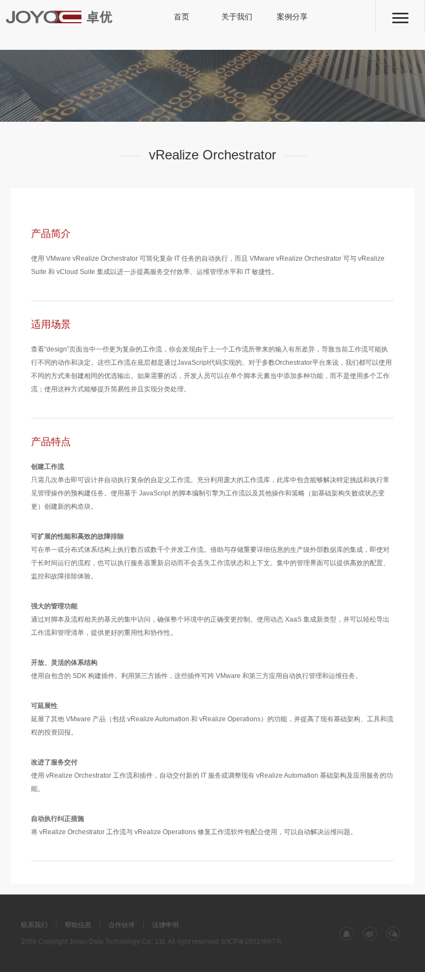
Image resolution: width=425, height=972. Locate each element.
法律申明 (165, 925)
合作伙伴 (121, 925)
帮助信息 (78, 925)
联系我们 (34, 925)
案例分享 (292, 16)
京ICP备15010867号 (251, 941)
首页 (181, 16)
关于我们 (236, 16)
